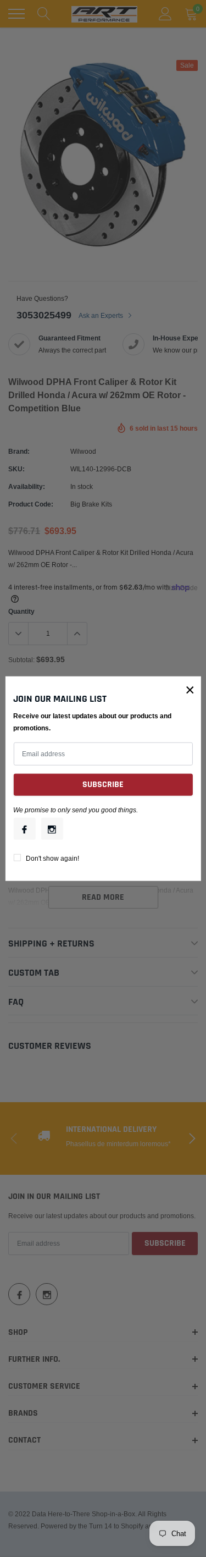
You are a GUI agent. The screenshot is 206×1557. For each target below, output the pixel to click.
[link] (24, 829)
